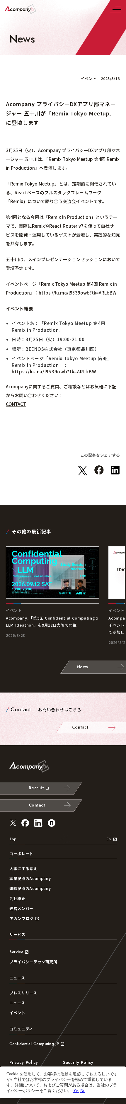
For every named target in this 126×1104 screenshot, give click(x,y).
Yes (76, 1090)
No (82, 1090)
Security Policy (78, 1062)
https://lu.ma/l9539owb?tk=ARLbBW (77, 293)
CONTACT (16, 404)
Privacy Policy (23, 1062)
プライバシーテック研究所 (33, 961)
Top (13, 839)
